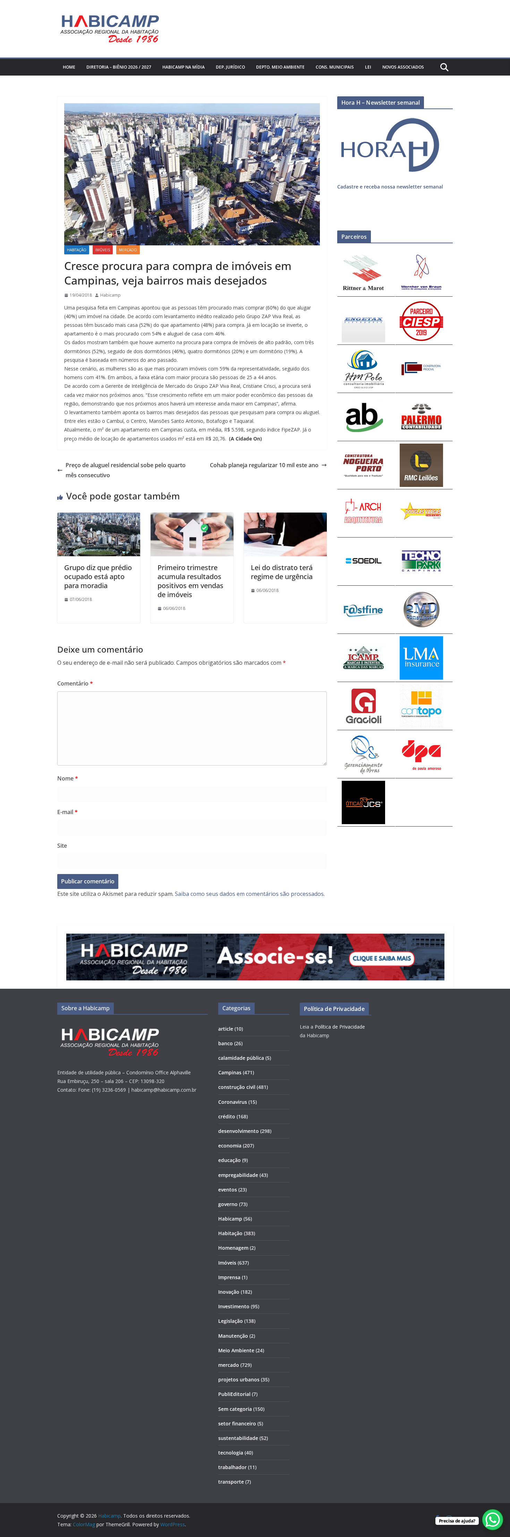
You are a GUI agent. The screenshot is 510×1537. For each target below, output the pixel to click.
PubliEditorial (234, 1394)
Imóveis (102, 249)
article (225, 1028)
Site (62, 845)
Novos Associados (403, 67)
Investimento (233, 1306)
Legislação (230, 1321)
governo (228, 1204)
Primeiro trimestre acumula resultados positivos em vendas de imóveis (190, 581)
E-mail (67, 812)
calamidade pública (241, 1058)
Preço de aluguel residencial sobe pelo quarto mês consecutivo (126, 470)
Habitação (76, 249)
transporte (231, 1481)
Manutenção (233, 1336)
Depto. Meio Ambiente (280, 67)
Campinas (229, 1072)
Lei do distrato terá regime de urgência (282, 572)
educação (229, 1160)
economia (229, 1145)
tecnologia (230, 1452)
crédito (226, 1116)
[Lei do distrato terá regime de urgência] (285, 517)
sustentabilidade (238, 1438)
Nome (67, 778)
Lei (368, 67)
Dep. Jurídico (230, 67)
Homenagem (233, 1248)
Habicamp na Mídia (183, 67)
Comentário (75, 683)
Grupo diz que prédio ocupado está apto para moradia (98, 576)
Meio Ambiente (236, 1350)
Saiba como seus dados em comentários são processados (249, 894)
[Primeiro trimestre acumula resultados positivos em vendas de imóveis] (192, 517)
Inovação (228, 1292)
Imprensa (229, 1277)
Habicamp (110, 295)
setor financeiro (237, 1423)
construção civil (236, 1087)
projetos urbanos (239, 1379)
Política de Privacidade (340, 1026)
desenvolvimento (238, 1131)
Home (69, 67)
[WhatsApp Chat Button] (492, 1519)
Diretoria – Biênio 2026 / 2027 (118, 67)
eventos (227, 1189)
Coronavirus (232, 1102)
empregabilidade (238, 1175)
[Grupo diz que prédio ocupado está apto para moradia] (98, 517)
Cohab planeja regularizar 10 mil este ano (264, 465)
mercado (128, 249)
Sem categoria (235, 1409)
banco (225, 1043)
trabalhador (232, 1467)
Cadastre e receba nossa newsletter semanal (390, 186)
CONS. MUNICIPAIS (335, 67)
